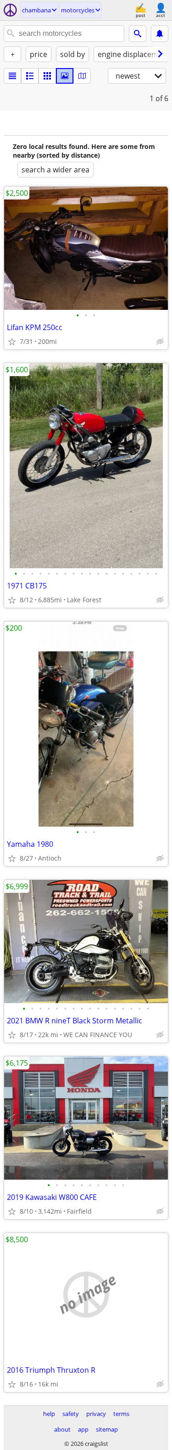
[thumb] (30, 76)
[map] (82, 76)
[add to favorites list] (11, 341)
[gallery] (64, 76)
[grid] (47, 76)
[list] (12, 76)
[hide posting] (160, 341)
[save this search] (159, 33)
